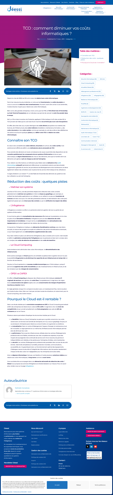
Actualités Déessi (87, 87)
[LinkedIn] (59, 91)
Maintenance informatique (90, 128)
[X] (55, 91)
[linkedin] (91, 446)
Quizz (101, 145)
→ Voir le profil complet (22, 393)
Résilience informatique (89, 99)
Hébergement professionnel (91, 91)
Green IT (96, 136)
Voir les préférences (100, 485)
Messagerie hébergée (88, 145)
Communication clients (89, 141)
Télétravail (85, 124)
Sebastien (43, 39)
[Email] (67, 91)
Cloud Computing (87, 83)
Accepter (57, 485)
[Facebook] (50, 91)
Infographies (99, 95)
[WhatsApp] (63, 91)
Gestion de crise (95, 112)
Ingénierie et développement (91, 108)
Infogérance (30, 366)
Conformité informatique (89, 120)
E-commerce (86, 149)
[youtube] (95, 446)
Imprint (29, 491)
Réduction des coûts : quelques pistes (92, 59)
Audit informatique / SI (89, 132)
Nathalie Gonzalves (22, 388)
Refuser (79, 485)
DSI (74, 39)
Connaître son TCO (88, 55)
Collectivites (98, 149)
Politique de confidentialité (20, 491)
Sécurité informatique (89, 79)
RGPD (83, 112)
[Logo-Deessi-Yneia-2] (15, 6)
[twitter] (87, 446)
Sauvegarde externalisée (89, 116)
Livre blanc (85, 136)
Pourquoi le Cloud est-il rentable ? (93, 62)
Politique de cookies (7, 491)
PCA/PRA (84, 104)
